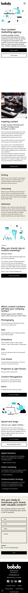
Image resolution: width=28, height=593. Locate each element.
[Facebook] (8, 582)
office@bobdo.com (14, 575)
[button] (2, 590)
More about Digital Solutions (14, 444)
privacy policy (14, 547)
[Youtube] (19, 582)
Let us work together (14, 394)
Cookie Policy (19, 589)
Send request (14, 55)
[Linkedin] (16, 582)
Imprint (20, 585)
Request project (14, 166)
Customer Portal (10, 585)
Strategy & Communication (10, 488)
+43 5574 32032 (14, 592)
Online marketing (7, 474)
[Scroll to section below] (14, 87)
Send (14, 553)
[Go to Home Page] (6, 3)
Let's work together (14, 439)
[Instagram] (12, 582)
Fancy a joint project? (14, 275)
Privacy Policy (9, 589)
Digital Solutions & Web (9, 462)
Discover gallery (14, 50)
